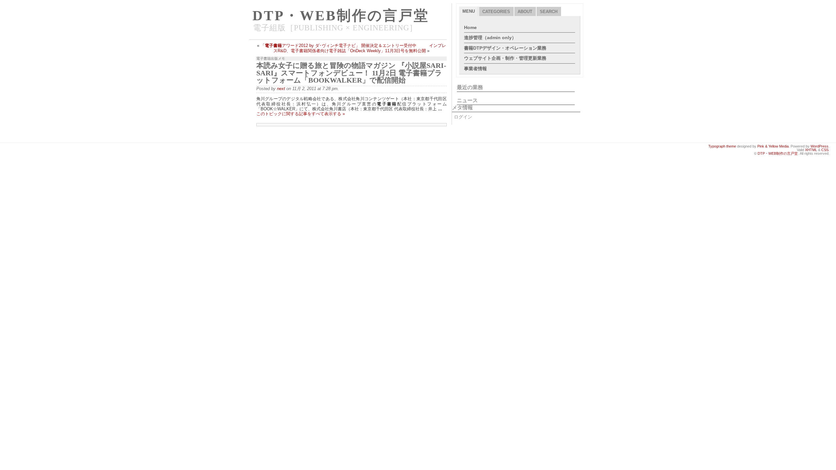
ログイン (463, 116)
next (281, 88)
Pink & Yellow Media (773, 146)
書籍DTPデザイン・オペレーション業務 (505, 48)
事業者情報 (475, 68)
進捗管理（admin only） (490, 37)
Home (470, 27)
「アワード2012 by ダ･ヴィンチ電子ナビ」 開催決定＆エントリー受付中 (338, 45)
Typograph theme (722, 146)
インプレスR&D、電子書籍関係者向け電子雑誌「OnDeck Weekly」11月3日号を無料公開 (359, 48)
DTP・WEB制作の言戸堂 (340, 15)
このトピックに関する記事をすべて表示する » (300, 113)
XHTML (811, 150)
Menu (468, 11)
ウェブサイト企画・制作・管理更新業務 (505, 58)
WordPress (819, 146)
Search (548, 11)
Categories (496, 11)
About (525, 11)
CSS (824, 150)
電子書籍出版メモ (270, 58)
